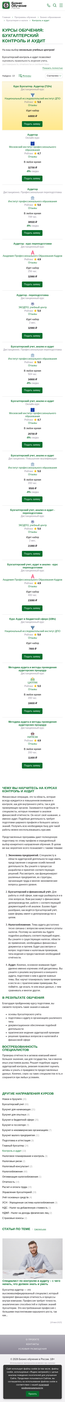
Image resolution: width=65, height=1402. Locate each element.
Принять (32, 1394)
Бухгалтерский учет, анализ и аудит (32, 346)
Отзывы (32, 105)
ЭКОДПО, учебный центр (32, 307)
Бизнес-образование (50, 17)
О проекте (32, 1339)
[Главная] (14, 5)
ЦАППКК (32, 682)
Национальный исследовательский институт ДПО (32, 98)
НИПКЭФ (32, 737)
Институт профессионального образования (32, 201)
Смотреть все (40, 1229)
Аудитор (32, 134)
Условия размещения (32, 1349)
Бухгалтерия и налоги (17, 20)
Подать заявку (32, 124)
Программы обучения (25, 17)
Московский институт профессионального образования (32, 148)
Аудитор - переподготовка (32, 295)
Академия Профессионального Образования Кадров (32, 256)
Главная (6, 17)
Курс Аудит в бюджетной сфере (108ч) (32, 619)
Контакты (32, 1344)
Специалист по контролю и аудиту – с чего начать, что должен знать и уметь (31, 1282)
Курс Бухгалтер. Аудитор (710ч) (32, 86)
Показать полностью (52, 68)
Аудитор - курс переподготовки (32, 243)
